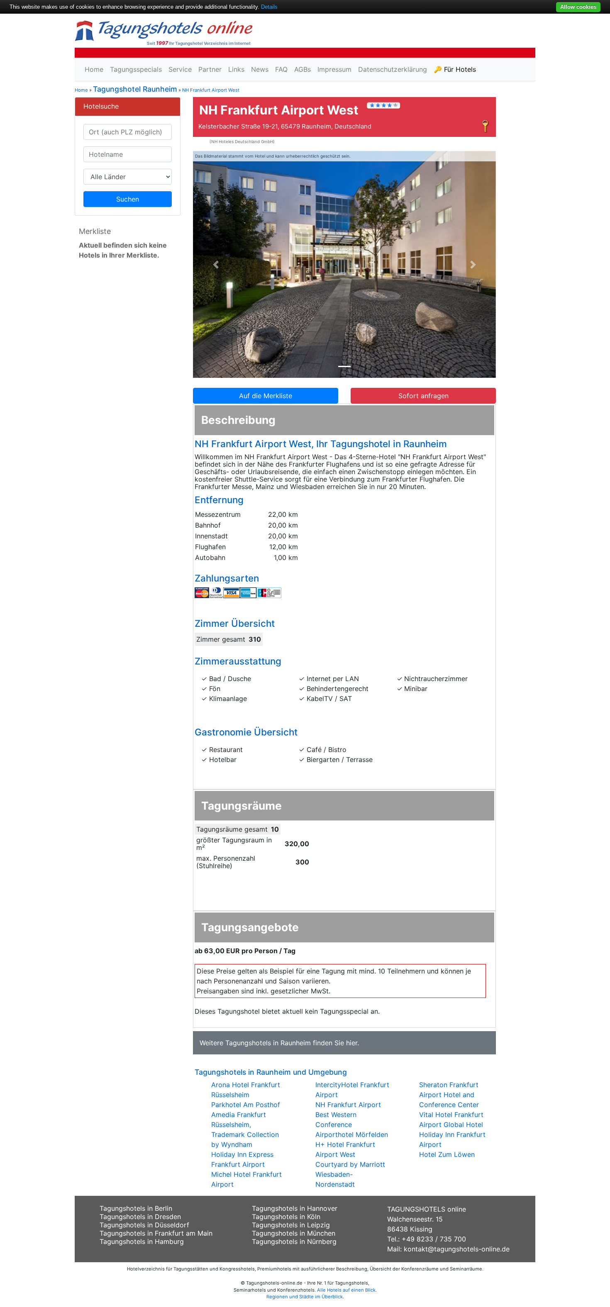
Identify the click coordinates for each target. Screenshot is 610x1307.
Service (180, 69)
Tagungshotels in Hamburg (142, 1241)
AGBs (302, 69)
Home (94, 69)
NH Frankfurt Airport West (210, 90)
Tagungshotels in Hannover (294, 1208)
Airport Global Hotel (451, 1124)
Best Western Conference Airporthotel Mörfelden (351, 1124)
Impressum (334, 69)
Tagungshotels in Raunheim (268, 1043)
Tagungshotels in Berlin (136, 1208)
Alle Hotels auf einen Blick (346, 1290)
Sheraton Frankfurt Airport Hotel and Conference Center (449, 1095)
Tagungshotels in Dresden (140, 1216)
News (259, 69)
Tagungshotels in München (293, 1233)
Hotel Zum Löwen (447, 1154)
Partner (210, 69)
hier (351, 1043)
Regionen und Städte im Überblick (304, 1297)
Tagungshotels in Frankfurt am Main (156, 1233)
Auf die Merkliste (265, 396)
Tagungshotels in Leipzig (291, 1225)
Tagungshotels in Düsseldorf (144, 1225)
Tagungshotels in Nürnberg (294, 1241)
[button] (216, 264)
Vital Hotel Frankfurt (451, 1114)
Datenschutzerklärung (392, 69)
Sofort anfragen (423, 396)
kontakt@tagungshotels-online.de (457, 1249)
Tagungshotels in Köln (286, 1216)
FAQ (281, 69)
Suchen (127, 199)
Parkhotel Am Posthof (245, 1104)
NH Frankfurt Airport (348, 1104)
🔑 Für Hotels (455, 69)
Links (236, 69)
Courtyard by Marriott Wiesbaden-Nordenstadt (350, 1174)
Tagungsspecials (136, 69)
